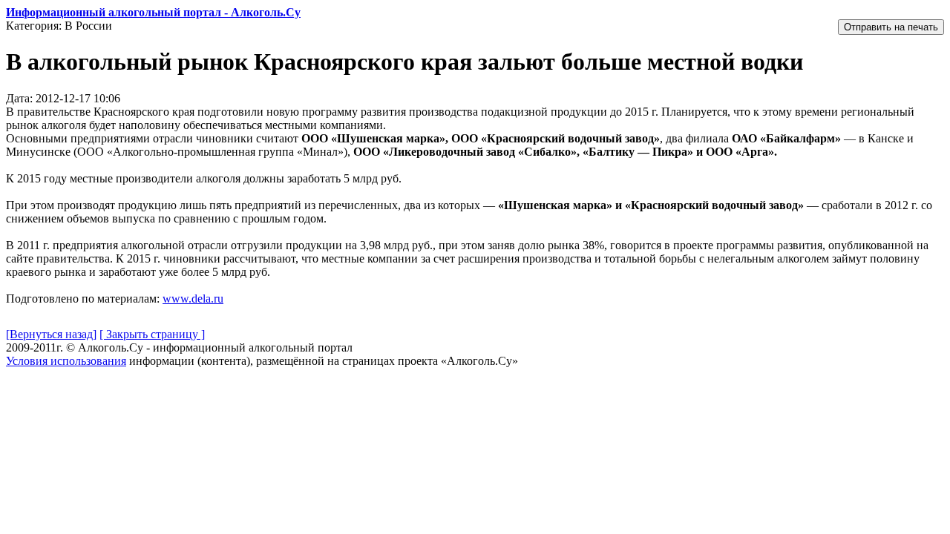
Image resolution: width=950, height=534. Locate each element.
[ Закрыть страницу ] (152, 334)
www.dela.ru (193, 298)
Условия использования (66, 361)
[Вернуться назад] (51, 334)
